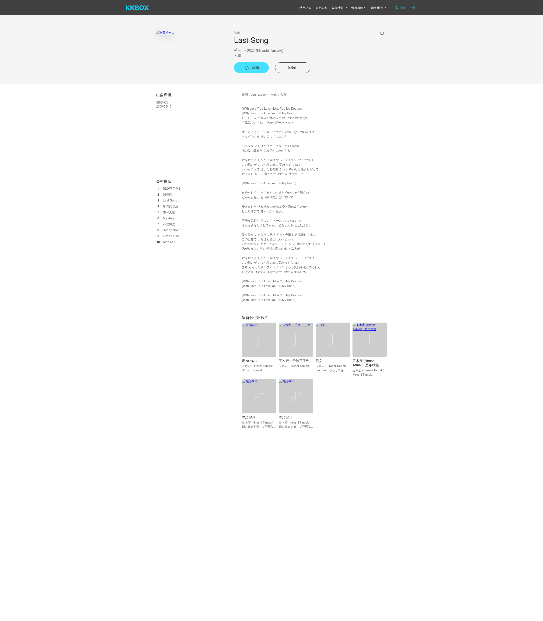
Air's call (169, 242)
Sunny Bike (171, 230)
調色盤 (167, 194)
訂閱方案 (321, 8)
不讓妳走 (169, 224)
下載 (413, 8)
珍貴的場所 (170, 206)
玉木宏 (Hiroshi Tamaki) (263, 50)
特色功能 (305, 8)
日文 (319, 360)
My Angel (169, 218)
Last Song (170, 200)
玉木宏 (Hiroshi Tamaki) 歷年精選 (366, 362)
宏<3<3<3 (249, 360)
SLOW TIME (172, 188)
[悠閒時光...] (165, 32)
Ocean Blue (171, 236)
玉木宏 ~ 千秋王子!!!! (294, 360)
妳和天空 (169, 212)
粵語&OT (248, 417)
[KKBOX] (137, 7)
